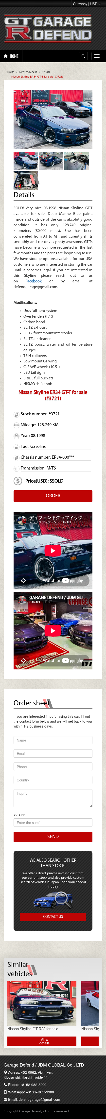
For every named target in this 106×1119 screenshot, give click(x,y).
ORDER (53, 496)
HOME (13, 56)
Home (10, 72)
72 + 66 (19, 814)
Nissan (46, 72)
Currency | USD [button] (85, 3)
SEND (53, 836)
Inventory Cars (28, 72)
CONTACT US (53, 917)
